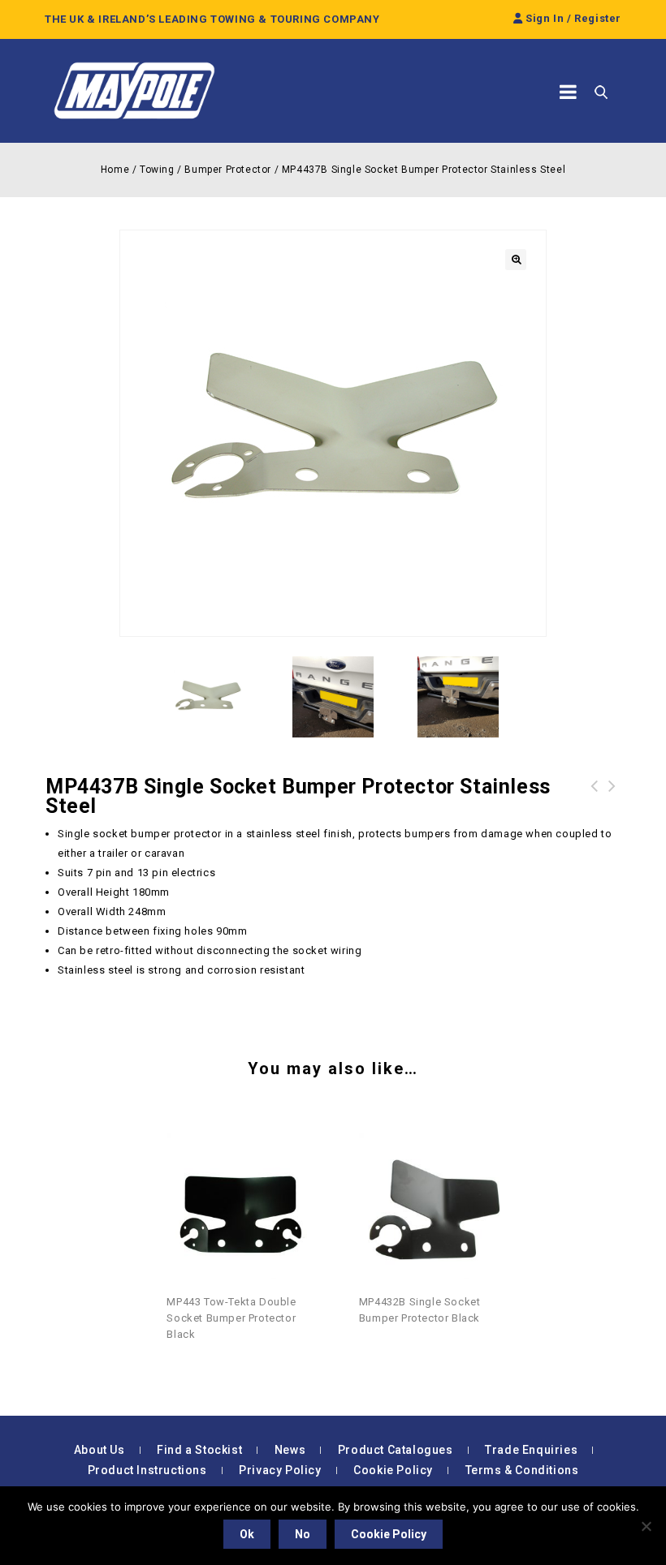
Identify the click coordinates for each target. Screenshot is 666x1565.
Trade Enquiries (531, 1449)
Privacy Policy (280, 1470)
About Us (99, 1449)
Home (115, 169)
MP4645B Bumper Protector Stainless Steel (594, 805)
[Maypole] (134, 91)
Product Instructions (147, 1470)
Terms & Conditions (522, 1470)
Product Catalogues (395, 1449)
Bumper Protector (227, 169)
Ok (247, 1534)
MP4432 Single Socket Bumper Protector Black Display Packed (612, 805)
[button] (515, 259)
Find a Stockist (199, 1449)
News (290, 1449)
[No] (646, 1526)
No (302, 1534)
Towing (157, 169)
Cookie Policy (393, 1470)
